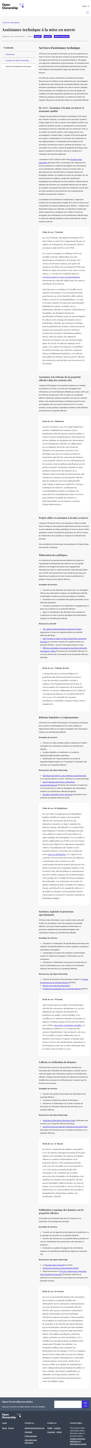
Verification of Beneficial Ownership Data (59, 1120)
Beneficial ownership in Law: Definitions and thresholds (64, 776)
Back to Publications (11, 22)
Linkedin (57, 1428)
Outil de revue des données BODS (56, 986)
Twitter (49, 1428)
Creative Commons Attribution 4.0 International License (78, 1441)
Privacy (11, 1428)
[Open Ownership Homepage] (13, 6)
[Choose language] (87, 12)
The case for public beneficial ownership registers (62, 629)
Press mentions (31, 1436)
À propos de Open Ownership (17, 60)
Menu (84, 6)
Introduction (10, 54)
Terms (4, 1428)
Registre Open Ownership (55, 1265)
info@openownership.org (35, 1428)
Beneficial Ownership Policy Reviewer (58, 794)
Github (59, 1432)
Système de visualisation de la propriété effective (62, 989)
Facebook (51, 1432)
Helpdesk (28, 1432)
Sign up (85, 1404)
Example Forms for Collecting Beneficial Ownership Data (65, 1127)
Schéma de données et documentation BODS (60, 1268)
